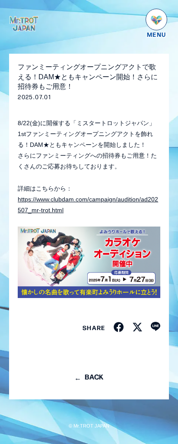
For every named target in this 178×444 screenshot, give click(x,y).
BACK (94, 376)
